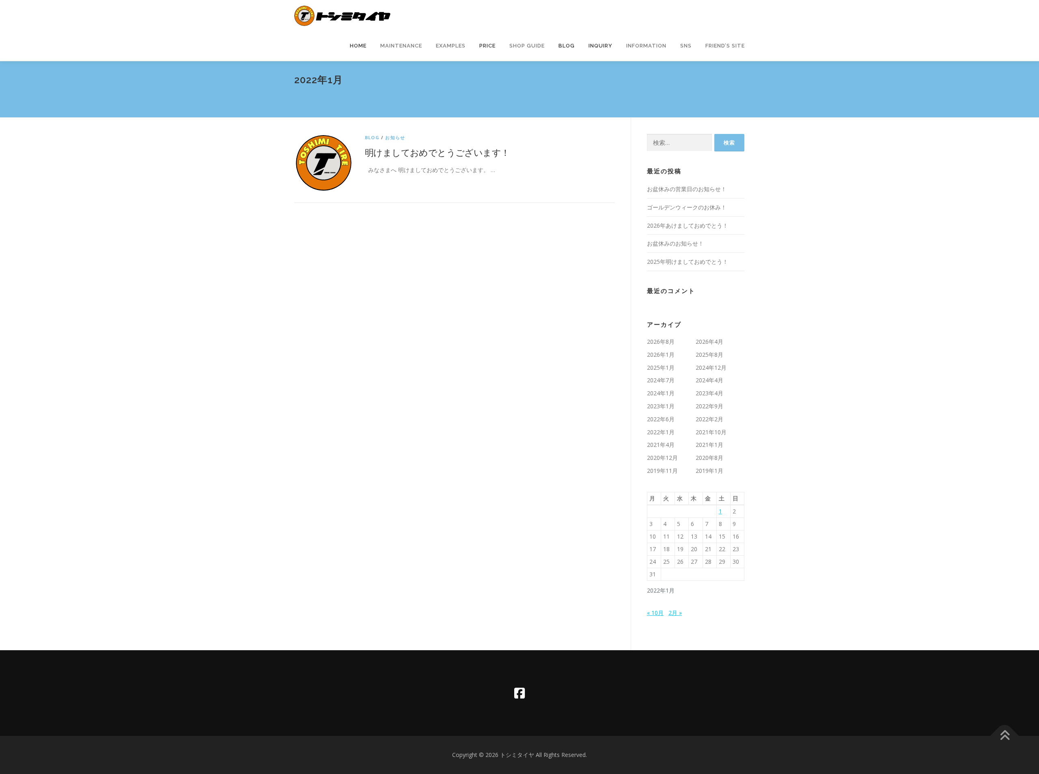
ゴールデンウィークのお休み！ (686, 207)
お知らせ (395, 137)
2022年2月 (709, 419)
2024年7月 (661, 380)
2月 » (675, 613)
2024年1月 (661, 393)
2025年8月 (709, 354)
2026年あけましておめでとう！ (687, 225)
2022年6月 (661, 419)
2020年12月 (662, 457)
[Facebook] (519, 693)
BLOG (372, 137)
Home (358, 46)
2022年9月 (709, 406)
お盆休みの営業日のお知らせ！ (686, 189)
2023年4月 (709, 393)
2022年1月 (661, 432)
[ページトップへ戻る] (1004, 736)
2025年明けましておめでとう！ (687, 261)
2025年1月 (661, 367)
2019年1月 (709, 470)
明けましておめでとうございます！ (437, 152)
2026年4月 (709, 341)
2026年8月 (661, 341)
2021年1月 (709, 444)
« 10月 (655, 613)
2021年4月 (661, 444)
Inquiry (600, 46)
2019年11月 (662, 470)
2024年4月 (709, 380)
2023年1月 (661, 406)
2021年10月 (711, 432)
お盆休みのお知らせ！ (675, 243)
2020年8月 (709, 457)
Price (487, 46)
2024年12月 (711, 367)
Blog (566, 46)
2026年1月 (661, 354)
